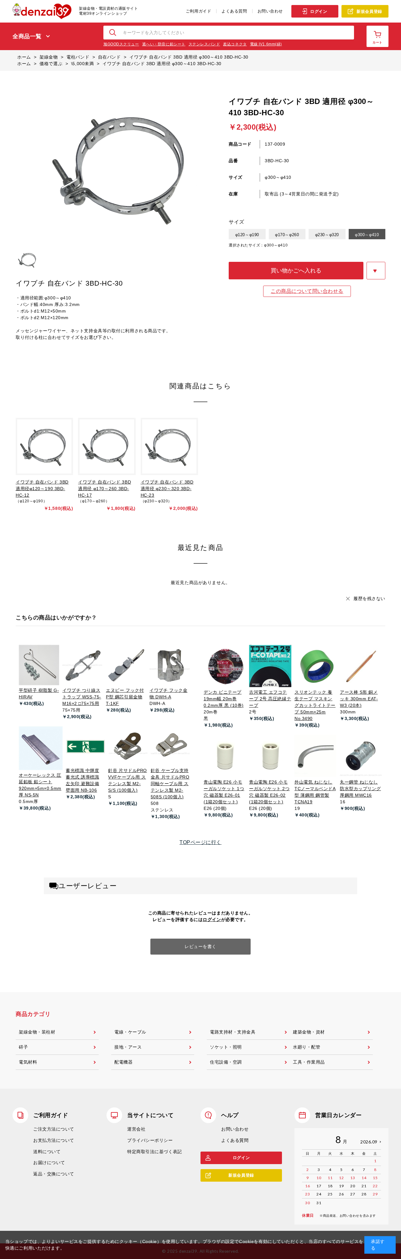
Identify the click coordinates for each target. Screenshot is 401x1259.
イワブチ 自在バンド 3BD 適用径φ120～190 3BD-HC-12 (42, 488)
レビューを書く (200, 946)
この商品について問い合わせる (307, 291)
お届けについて (49, 1162)
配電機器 (123, 1062)
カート (377, 42)
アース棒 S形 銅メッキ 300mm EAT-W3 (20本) (359, 699)
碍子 (23, 1046)
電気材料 (28, 1062)
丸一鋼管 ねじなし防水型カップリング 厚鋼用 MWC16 (360, 789)
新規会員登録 (369, 11)
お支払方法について (53, 1140)
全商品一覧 (27, 36)
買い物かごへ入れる (296, 270)
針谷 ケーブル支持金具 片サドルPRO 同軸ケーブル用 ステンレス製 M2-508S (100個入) (170, 783)
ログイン (318, 11)
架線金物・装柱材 (37, 1031)
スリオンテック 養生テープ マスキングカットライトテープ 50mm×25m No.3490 (315, 705)
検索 (113, 32)
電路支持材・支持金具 (233, 1031)
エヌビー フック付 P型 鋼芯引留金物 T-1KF (125, 697)
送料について (46, 1151)
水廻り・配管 (306, 1046)
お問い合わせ (270, 11)
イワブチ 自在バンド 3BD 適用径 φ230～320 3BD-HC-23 (167, 488)
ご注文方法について (53, 1129)
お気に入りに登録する (376, 270)
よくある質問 (234, 11)
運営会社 (136, 1129)
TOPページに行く (200, 842)
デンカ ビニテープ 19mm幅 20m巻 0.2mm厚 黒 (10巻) (224, 699)
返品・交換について (53, 1173)
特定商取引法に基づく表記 (154, 1151)
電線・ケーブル (130, 1031)
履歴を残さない (369, 598)
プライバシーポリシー (150, 1140)
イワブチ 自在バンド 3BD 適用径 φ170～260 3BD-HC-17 (104, 488)
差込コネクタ (235, 44)
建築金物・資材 (309, 1031)
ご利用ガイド (198, 11)
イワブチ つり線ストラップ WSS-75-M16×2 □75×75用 (81, 697)
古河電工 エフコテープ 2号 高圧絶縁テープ (270, 699)
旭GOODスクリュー (121, 44)
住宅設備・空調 (226, 1062)
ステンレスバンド (204, 44)
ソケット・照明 (226, 1046)
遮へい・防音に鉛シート (163, 44)
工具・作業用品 (309, 1062)
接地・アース (128, 1046)
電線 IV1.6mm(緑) (266, 44)
